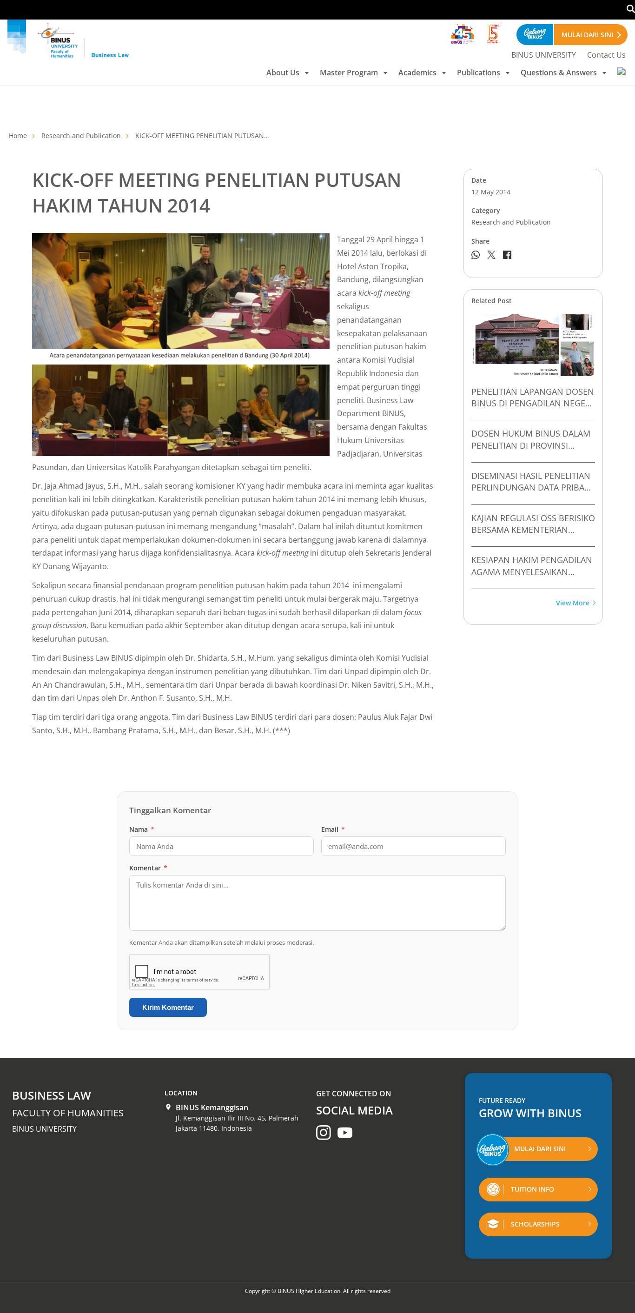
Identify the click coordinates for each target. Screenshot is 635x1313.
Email (333, 829)
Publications (478, 72)
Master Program (349, 72)
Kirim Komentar (168, 1007)
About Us (282, 72)
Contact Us (606, 55)
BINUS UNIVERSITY (543, 55)
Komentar (148, 867)
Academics (417, 72)
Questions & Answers (559, 72)
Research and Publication (81, 135)
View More (572, 603)
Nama (141, 829)
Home (18, 135)
